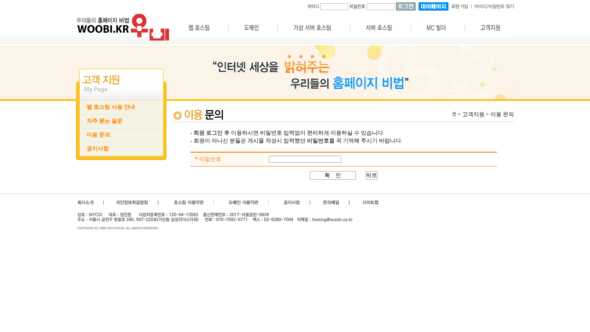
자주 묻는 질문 (105, 121)
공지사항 (98, 148)
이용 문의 (98, 134)
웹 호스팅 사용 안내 (111, 107)
